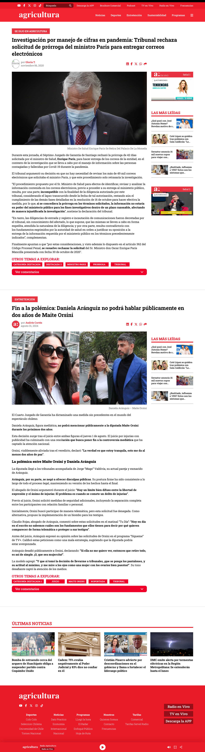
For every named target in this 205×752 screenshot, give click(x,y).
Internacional (59, 728)
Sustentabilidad (157, 15)
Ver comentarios (27, 272)
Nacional (58, 733)
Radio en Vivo (166, 5)
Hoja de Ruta (83, 733)
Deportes (116, 15)
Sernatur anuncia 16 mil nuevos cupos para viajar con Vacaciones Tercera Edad (162, 154)
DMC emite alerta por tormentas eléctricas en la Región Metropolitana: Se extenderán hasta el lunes (171, 665)
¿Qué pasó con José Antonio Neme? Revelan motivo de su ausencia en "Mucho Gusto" (162, 123)
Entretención (134, 15)
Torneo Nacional (31, 733)
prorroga (99, 264)
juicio (55, 581)
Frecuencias (186, 5)
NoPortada (98, 581)
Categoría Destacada (27, 264)
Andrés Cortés (34, 322)
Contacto (109, 724)
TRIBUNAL (120, 264)
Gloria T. (30, 62)
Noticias (100, 15)
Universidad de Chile (31, 728)
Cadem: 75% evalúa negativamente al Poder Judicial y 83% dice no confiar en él (77, 665)
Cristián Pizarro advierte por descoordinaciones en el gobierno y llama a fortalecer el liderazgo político (125, 665)
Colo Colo (31, 719)
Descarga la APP (85, 5)
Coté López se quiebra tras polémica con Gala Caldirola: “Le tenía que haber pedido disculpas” (181, 139)
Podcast (131, 5)
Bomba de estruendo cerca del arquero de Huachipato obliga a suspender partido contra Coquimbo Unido (32, 665)
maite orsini (77, 581)
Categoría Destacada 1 (28, 581)
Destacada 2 (54, 264)
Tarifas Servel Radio (137, 724)
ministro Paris (76, 264)
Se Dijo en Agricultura (31, 31)
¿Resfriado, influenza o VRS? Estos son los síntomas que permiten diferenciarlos (181, 170)
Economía (59, 724)
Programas (178, 15)
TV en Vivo (147, 5)
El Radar (83, 724)
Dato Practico (58, 719)
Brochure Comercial (110, 5)
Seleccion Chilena (31, 724)
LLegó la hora (83, 719)
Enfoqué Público (83, 728)
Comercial (137, 719)
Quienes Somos (109, 719)
